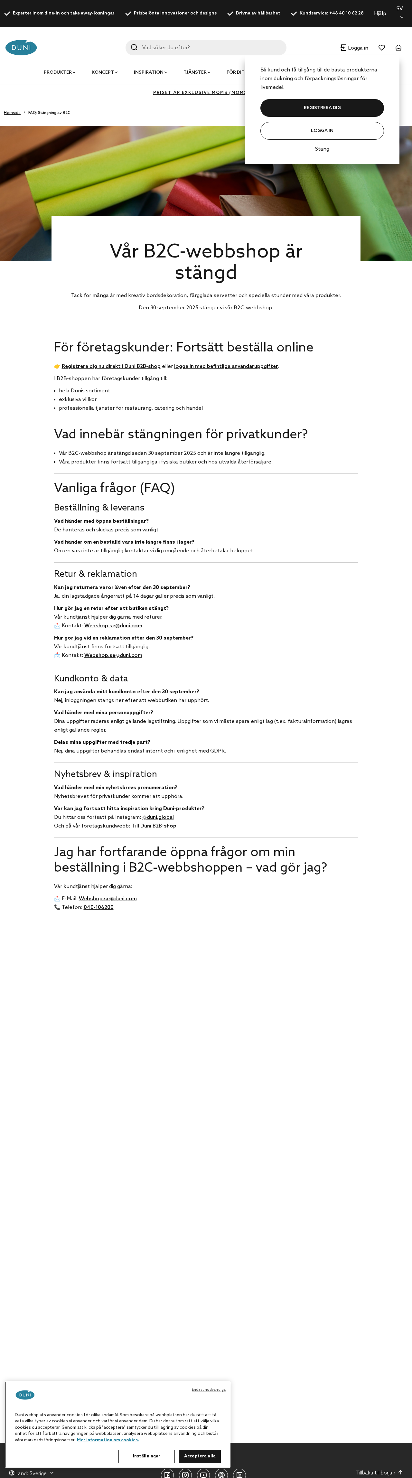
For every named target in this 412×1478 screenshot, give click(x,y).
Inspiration (149, 72)
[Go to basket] (398, 47)
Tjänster (195, 72)
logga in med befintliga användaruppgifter (226, 366)
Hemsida (12, 113)
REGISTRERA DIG (322, 108)
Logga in (322, 131)
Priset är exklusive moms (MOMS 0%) (206, 92)
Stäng (322, 149)
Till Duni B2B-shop (153, 826)
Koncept (103, 72)
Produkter (58, 72)
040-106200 (99, 907)
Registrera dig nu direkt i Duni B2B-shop (111, 366)
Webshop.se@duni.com (113, 626)
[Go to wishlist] (382, 47)
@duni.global (158, 817)
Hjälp (380, 14)
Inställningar (147, 1456)
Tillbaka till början (375, 1473)
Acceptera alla (200, 1456)
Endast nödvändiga (209, 1390)
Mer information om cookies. (108, 1440)
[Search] (134, 47)
